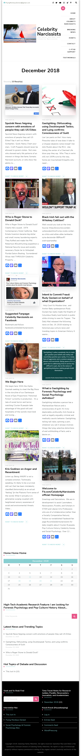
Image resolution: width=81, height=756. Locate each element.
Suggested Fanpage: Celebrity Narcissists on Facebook (19, 317)
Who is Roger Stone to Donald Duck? (18, 218)
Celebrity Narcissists (49, 31)
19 (30, 581)
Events (72, 38)
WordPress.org (50, 730)
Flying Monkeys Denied (16, 720)
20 (40, 581)
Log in (46, 714)
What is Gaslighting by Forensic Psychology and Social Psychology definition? (56, 393)
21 (51, 581)
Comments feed (51, 725)
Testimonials (69, 58)
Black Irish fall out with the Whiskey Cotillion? (58, 218)
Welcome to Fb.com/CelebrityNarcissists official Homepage (58, 492)
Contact (71, 44)
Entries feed (49, 720)
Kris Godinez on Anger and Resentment (21, 470)
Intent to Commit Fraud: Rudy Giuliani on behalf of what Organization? (57, 298)
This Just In (9, 120)
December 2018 (51, 702)
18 (19, 581)
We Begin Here (14, 381)
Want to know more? (14, 176)
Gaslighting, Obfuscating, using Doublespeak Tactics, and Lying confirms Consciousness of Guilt (58, 128)
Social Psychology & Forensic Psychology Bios (18, 726)
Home (73, 13)
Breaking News (71, 31)
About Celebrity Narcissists (70, 21)
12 (30, 577)
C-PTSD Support (71, 51)
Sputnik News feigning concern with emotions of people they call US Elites (20, 126)
